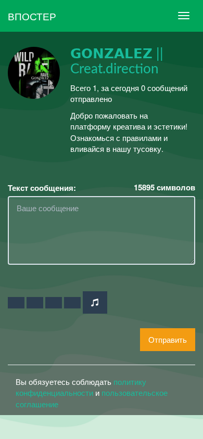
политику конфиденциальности (81, 387)
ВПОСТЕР (32, 16)
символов (164, 187)
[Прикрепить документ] (72, 302)
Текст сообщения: (42, 188)
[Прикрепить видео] (35, 302)
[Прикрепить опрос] (53, 302)
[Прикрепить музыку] (95, 302)
